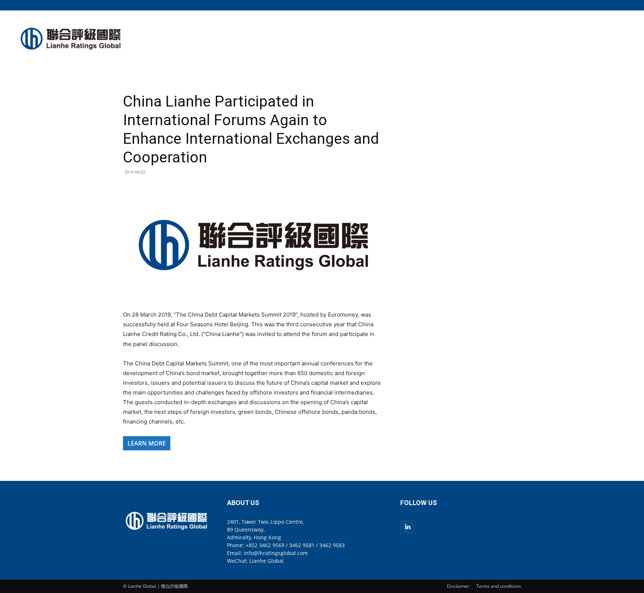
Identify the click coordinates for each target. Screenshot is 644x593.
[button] (515, 5)
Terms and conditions (498, 586)
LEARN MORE (146, 443)
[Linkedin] (407, 527)
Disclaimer (458, 586)
